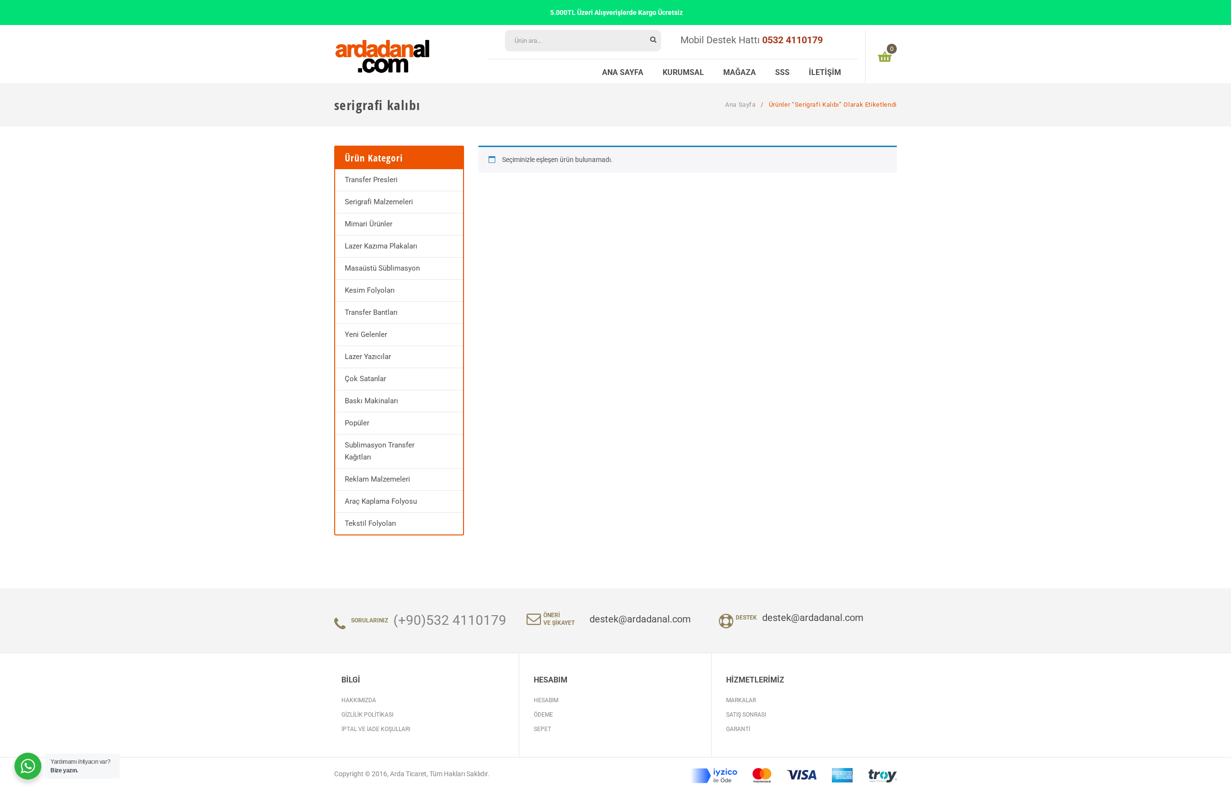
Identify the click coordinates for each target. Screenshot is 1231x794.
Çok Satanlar (365, 378)
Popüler (357, 423)
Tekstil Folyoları (370, 523)
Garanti (738, 729)
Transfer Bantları (371, 312)
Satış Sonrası (746, 714)
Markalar (741, 700)
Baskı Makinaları (371, 401)
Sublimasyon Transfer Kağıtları (380, 451)
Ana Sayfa (740, 104)
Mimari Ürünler (368, 224)
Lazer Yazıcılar (368, 356)
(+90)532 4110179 (449, 620)
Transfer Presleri (371, 179)
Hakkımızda (358, 700)
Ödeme (543, 714)
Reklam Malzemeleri (377, 479)
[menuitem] (622, 71)
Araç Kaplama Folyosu (381, 501)
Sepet (542, 729)
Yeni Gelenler (366, 334)
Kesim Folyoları (370, 290)
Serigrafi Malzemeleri (379, 202)
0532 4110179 (792, 40)
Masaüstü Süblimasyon (382, 268)
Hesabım (546, 700)
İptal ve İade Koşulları (375, 729)
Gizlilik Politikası (367, 714)
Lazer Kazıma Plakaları (381, 246)
